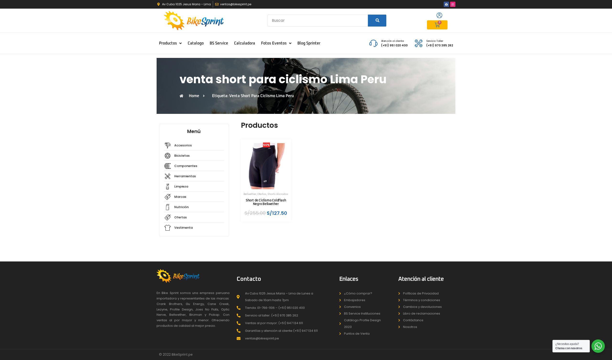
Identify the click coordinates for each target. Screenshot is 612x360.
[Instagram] (452, 4)
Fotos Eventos (274, 43)
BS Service (219, 43)
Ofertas (261, 194)
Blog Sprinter (308, 43)
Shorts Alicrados (278, 194)
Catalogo (196, 43)
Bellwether (250, 194)
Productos (168, 43)
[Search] (377, 21)
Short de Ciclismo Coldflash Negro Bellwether (266, 202)
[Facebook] (446, 4)
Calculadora (244, 43)
